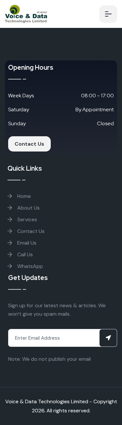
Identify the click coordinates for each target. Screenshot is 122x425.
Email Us (26, 242)
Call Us (24, 254)
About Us (28, 207)
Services (26, 219)
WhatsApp (29, 266)
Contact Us (29, 143)
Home (23, 196)
